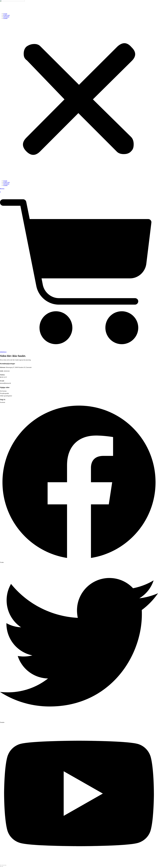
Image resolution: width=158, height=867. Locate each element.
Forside (5, 13)
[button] (79, 99)
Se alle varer (6, 15)
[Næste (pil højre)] (2, 866)
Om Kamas (6, 16)
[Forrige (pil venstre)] (0, 866)
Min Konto (2, 188)
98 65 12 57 (3, 377)
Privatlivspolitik (4, 393)
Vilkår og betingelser (6, 396)
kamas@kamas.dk (5, 383)
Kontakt (5, 18)
